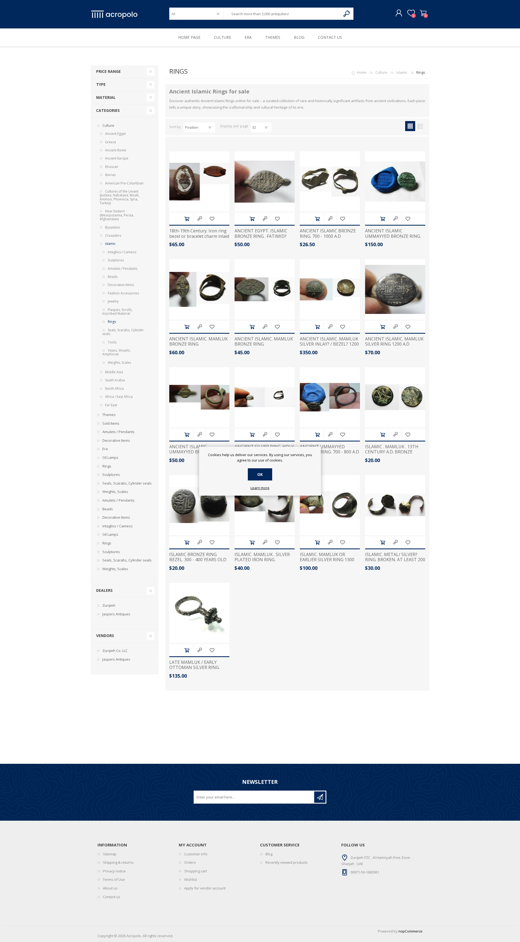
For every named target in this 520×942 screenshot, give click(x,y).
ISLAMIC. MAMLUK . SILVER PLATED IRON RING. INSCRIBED (262, 560)
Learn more (260, 488)
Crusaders (113, 235)
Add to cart (186, 219)
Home (361, 72)
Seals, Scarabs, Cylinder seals (123, 332)
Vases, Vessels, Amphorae (116, 352)
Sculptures (116, 260)
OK (260, 474)
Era (105, 448)
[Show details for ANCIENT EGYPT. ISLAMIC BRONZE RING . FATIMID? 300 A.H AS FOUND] (265, 181)
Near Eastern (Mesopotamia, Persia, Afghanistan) (117, 215)
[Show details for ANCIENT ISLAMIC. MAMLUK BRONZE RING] (199, 289)
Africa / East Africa (119, 396)
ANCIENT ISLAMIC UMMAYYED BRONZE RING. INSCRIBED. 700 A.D (393, 236)
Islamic (110, 243)
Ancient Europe (116, 158)
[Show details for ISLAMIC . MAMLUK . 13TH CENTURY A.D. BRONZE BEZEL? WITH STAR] (395, 397)
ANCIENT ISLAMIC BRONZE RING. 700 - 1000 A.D (328, 233)
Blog (268, 854)
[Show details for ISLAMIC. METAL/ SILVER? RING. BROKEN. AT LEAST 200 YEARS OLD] (395, 505)
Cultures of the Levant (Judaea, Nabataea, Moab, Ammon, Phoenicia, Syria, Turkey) (119, 197)
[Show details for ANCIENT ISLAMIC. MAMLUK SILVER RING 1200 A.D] (395, 289)
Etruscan (111, 166)
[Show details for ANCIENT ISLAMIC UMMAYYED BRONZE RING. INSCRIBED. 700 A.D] (395, 181)
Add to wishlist (212, 219)
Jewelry (113, 301)
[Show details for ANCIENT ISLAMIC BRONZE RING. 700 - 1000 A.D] (330, 181)
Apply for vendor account (205, 888)
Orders (190, 862)
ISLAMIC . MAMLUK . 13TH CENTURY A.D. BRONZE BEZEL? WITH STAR (391, 452)
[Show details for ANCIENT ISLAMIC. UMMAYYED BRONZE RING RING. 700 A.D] (199, 397)
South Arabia (115, 380)
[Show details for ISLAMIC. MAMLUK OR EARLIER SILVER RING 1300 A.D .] (330, 505)
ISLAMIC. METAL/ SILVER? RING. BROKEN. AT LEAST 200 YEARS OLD (395, 560)
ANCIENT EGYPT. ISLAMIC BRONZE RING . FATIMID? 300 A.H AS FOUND (261, 236)
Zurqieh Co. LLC (115, 650)
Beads (113, 276)
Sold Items (110, 423)
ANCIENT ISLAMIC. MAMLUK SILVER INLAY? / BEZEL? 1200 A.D (329, 344)
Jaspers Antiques (116, 614)
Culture (108, 125)
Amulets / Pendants (122, 268)
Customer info (195, 854)
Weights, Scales (119, 362)
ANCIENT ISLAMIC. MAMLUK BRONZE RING (198, 341)
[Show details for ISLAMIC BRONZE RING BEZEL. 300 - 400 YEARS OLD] (199, 505)
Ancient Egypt (115, 133)
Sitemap (109, 854)
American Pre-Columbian (124, 183)
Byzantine (112, 227)
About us (110, 888)
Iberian (110, 175)
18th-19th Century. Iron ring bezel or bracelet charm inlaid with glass (199, 236)
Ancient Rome (115, 150)
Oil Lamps (110, 457)
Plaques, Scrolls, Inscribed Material (117, 311)
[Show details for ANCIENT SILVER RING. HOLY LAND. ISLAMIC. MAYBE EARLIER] (265, 397)
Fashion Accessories (123, 293)
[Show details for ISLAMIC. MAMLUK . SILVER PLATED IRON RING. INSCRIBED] (265, 505)
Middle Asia (114, 372)
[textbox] (282, 14)
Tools (112, 342)
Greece (110, 142)
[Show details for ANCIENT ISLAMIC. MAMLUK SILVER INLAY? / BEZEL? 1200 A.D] (330, 289)
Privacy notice (114, 871)
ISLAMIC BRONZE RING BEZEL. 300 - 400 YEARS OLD (197, 557)
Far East (111, 405)
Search (347, 14)
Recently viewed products (286, 862)
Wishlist (190, 879)
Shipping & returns (118, 862)
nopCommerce (410, 931)
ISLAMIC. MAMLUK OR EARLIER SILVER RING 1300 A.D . (327, 560)
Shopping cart (423, 13)
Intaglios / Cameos (122, 252)
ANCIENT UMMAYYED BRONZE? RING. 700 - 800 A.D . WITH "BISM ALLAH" (329, 452)
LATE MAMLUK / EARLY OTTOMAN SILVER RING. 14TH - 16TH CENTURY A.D (196, 667)
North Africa (114, 388)
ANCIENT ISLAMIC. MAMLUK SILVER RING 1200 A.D (394, 341)
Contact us (111, 896)
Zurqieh (108, 605)
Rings (112, 321)
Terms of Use (114, 879)
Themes (109, 414)
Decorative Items (121, 284)
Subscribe (320, 797)
